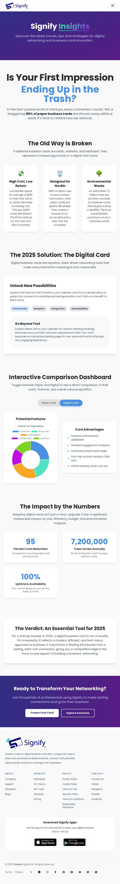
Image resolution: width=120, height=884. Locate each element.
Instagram (96, 789)
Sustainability (80, 308)
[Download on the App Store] (45, 842)
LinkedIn (95, 794)
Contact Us (97, 779)
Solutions (39, 794)
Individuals (39, 779)
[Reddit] (88, 872)
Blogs (8, 794)
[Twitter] (31, 872)
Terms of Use (69, 789)
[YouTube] (80, 872)
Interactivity (19, 308)
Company (10, 779)
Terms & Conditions (73, 799)
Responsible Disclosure (68, 806)
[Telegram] (72, 872)
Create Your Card (42, 713)
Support (9, 784)
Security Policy (70, 794)
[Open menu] (112, 5)
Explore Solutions (78, 713)
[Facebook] (55, 872)
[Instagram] (47, 872)
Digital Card (71, 403)
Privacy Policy (69, 779)
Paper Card (49, 403)
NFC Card (39, 789)
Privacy (19, 872)
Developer (10, 789)
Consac (18, 864)
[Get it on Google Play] (74, 842)
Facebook (96, 799)
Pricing (37, 799)
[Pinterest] (63, 872)
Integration (58, 308)
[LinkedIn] (39, 872)
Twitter (95, 784)
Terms (8, 872)
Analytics (39, 308)
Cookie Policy (69, 784)
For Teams (39, 784)
